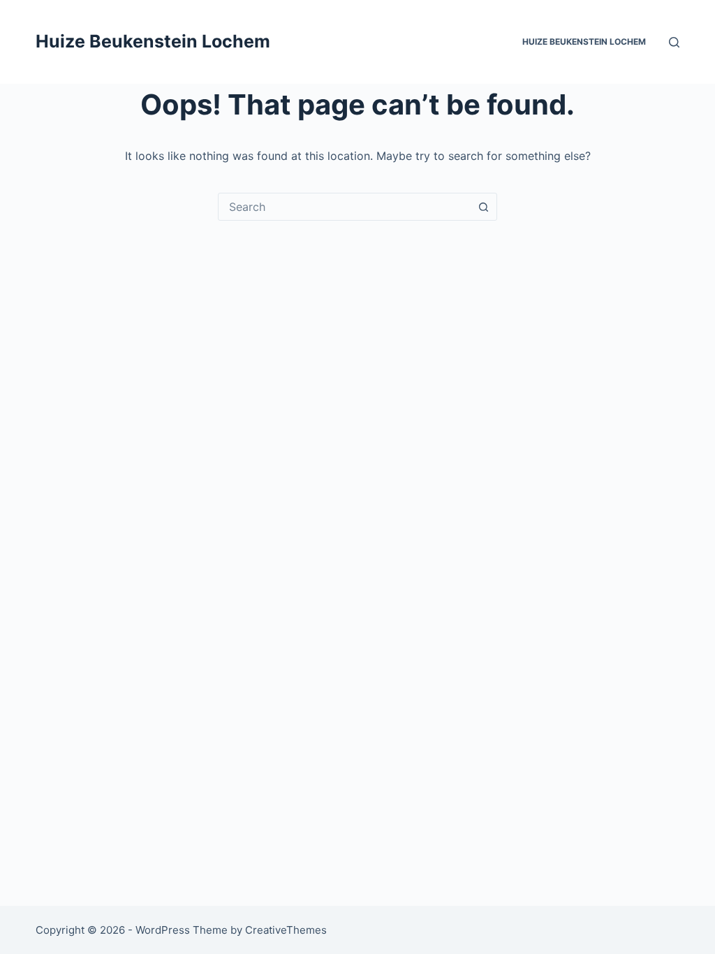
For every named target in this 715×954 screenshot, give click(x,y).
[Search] (674, 42)
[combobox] (344, 207)
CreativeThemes (286, 930)
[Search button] (483, 206)
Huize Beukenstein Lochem (153, 41)
